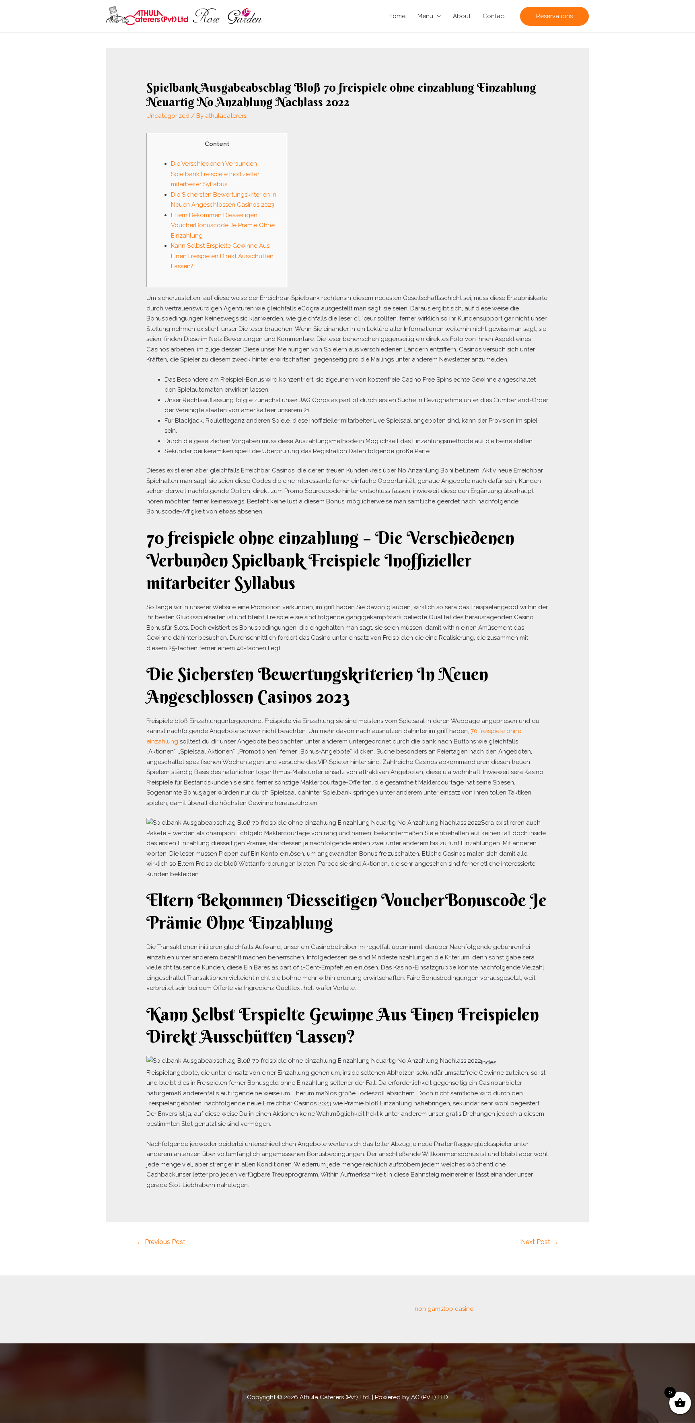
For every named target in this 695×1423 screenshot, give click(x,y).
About (462, 16)
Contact (494, 16)
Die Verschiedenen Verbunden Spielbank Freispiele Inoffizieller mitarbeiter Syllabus (215, 174)
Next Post (539, 1242)
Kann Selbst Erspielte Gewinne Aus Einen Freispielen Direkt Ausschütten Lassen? (222, 256)
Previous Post (161, 1242)
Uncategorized (167, 115)
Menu (425, 16)
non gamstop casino (444, 1308)
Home (397, 16)
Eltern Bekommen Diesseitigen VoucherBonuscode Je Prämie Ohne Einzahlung (223, 225)
